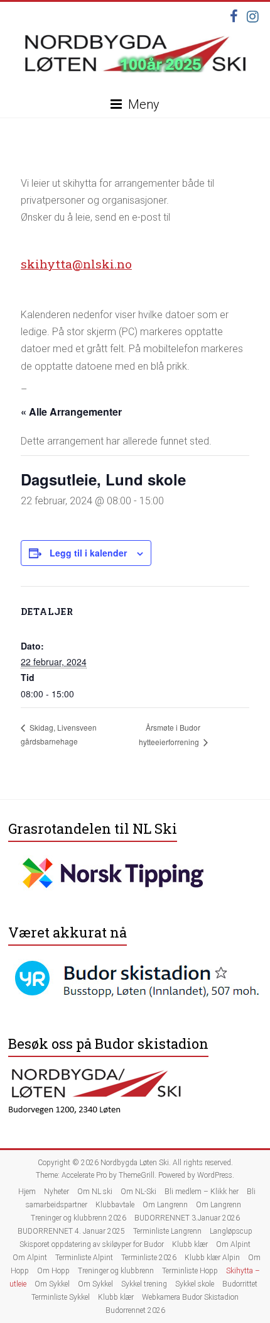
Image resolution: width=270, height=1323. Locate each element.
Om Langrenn (165, 1204)
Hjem (27, 1191)
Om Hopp (53, 1270)
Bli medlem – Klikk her (202, 1191)
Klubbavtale (114, 1204)
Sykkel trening (144, 1284)
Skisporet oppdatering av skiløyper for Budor (91, 1244)
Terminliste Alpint (84, 1257)
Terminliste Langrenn (167, 1231)
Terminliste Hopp (190, 1270)
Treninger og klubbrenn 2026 (78, 1218)
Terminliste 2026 (148, 1257)
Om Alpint (233, 1244)
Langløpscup (231, 1231)
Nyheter (56, 1191)
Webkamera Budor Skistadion (190, 1297)
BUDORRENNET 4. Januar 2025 (71, 1231)
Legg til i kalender (88, 552)
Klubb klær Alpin (212, 1257)
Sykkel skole (194, 1284)
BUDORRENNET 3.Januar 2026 (187, 1218)
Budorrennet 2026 (135, 1310)
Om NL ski (94, 1191)
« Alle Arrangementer (71, 411)
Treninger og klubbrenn (116, 1270)
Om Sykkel (52, 1284)
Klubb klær (190, 1244)
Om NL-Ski (138, 1191)
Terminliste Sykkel (60, 1297)
